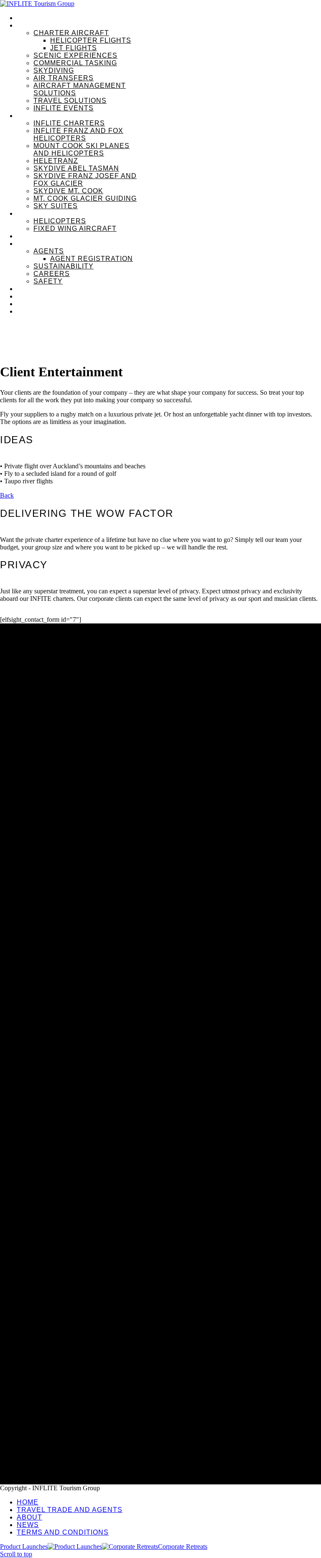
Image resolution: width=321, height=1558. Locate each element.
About (25, 1416)
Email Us (12, 1375)
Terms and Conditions (49, 1442)
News (25, 1429)
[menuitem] (169, 18)
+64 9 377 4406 (21, 1368)
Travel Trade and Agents (53, 1403)
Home (26, 1389)
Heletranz (12, 1338)
